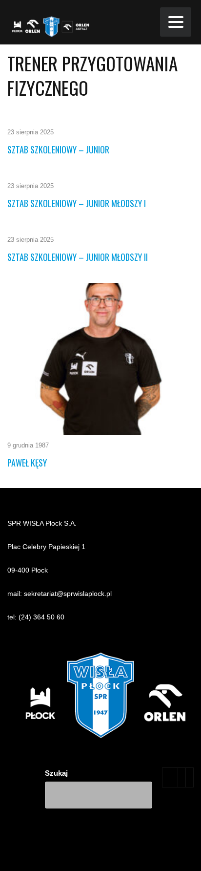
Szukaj (56, 773)
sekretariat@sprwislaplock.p (67, 593)
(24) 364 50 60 (41, 617)
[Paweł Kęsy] (100, 359)
